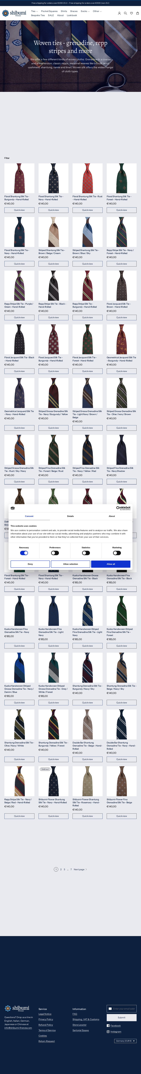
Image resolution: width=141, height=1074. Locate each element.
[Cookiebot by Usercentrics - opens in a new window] (118, 508)
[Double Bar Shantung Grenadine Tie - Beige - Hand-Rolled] (88, 724)
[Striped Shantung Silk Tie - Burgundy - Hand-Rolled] (88, 504)
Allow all (111, 564)
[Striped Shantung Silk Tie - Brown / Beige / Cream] (54, 232)
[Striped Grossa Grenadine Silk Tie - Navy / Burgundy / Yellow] (54, 393)
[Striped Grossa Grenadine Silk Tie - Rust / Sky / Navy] (19, 450)
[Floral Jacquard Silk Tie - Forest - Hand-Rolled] (88, 339)
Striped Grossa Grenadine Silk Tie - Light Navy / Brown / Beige (87, 414)
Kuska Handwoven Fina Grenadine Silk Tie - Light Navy (51, 632)
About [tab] (112, 516)
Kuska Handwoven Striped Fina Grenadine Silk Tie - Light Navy (87, 632)
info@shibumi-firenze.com (18, 1027)
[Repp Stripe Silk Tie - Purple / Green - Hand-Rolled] (19, 286)
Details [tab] (70, 516)
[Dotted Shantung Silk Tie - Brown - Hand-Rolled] (19, 504)
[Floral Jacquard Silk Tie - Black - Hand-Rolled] (19, 339)
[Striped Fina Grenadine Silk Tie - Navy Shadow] (122, 450)
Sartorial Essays (81, 1030)
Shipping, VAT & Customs (86, 1019)
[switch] (55, 553)
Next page (79, 869)
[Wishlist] (131, 13)
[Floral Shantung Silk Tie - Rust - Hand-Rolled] (88, 178)
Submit (121, 1017)
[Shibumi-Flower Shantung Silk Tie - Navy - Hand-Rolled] (54, 781)
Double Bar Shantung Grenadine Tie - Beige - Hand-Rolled (87, 745)
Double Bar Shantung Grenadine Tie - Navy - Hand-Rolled (121, 745)
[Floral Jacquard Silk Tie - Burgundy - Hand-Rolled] (54, 339)
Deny (30, 564)
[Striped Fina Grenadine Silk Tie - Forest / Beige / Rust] (54, 450)
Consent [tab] (29, 516)
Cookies (43, 1035)
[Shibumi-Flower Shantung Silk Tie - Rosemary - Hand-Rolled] (88, 781)
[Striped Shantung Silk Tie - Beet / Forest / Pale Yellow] (122, 504)
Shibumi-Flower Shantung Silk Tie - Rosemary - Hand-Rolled (86, 802)
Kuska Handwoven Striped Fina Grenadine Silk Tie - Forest (120, 632)
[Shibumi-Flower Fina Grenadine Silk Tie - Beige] (122, 781)
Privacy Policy (46, 1019)
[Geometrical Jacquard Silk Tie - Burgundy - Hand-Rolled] (122, 339)
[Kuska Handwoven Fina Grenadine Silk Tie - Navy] (19, 611)
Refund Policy (46, 1024)
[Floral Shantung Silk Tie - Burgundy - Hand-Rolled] (19, 178)
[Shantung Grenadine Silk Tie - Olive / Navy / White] (19, 724)
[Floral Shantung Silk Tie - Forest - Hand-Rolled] (122, 178)
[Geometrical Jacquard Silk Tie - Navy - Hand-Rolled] (19, 393)
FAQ (75, 1014)
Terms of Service (47, 1030)
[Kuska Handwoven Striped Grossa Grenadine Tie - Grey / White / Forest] (54, 668)
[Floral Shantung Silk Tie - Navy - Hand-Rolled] (54, 178)
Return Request (47, 1041)
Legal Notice (45, 1014)
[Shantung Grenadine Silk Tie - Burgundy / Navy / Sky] (88, 668)
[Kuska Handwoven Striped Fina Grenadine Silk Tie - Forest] (122, 611)
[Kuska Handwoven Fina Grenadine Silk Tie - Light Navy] (54, 611)
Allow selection (70, 564)
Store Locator (79, 1024)
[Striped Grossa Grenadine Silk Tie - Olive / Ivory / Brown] (122, 393)
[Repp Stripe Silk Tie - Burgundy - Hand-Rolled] (88, 286)
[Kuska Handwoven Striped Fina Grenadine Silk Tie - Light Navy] (88, 611)
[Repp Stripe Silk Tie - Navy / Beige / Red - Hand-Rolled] (19, 781)
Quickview (19, 210)
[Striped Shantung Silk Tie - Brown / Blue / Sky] (88, 232)
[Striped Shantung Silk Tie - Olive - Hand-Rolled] (54, 504)
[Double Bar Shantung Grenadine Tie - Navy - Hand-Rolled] (122, 724)
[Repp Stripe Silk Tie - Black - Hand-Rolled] (54, 286)
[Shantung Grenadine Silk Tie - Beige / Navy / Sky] (122, 668)
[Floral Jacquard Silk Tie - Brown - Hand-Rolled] (122, 286)
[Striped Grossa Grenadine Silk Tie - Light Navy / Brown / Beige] (88, 393)
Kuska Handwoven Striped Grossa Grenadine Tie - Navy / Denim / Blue (19, 688)
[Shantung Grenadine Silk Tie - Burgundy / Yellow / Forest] (54, 724)
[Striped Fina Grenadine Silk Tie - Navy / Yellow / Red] (88, 450)
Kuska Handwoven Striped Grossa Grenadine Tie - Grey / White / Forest (53, 688)
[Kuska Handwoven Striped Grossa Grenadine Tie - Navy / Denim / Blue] (19, 668)
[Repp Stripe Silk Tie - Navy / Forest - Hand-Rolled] (122, 232)
